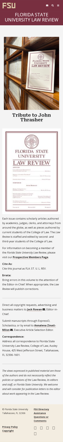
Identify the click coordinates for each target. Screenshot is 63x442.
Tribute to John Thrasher (31, 117)
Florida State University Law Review (31, 17)
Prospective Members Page (30, 257)
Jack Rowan (34, 309)
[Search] (52, 5)
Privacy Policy (10, 426)
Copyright (8, 430)
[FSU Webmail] (47, 5)
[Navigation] (58, 5)
